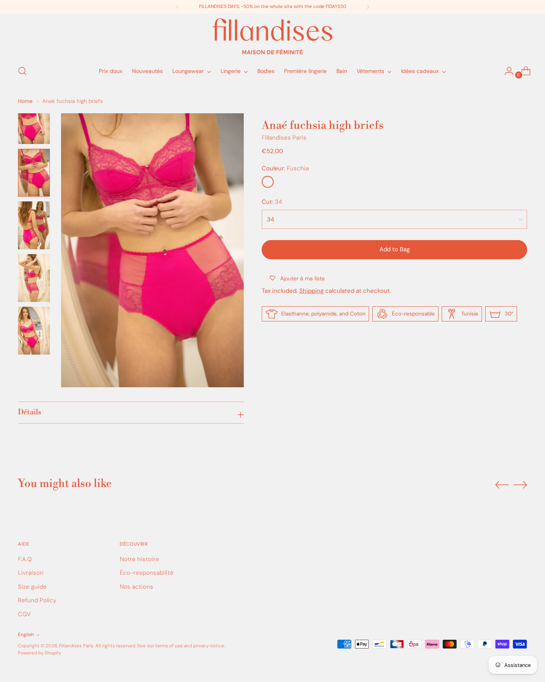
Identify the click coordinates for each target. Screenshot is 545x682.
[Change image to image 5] (34, 331)
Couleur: (285, 168)
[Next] (368, 7)
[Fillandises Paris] (272, 36)
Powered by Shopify (39, 653)
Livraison (30, 573)
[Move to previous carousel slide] (502, 485)
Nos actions (136, 587)
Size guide (32, 587)
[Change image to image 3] (34, 225)
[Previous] (177, 7)
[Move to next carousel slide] (520, 484)
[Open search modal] (22, 71)
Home (25, 101)
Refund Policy (37, 600)
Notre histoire (139, 559)
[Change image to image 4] (34, 278)
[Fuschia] (268, 182)
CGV (24, 614)
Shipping (311, 291)
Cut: (272, 202)
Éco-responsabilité (147, 573)
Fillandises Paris (284, 138)
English (26, 634)
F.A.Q (25, 559)
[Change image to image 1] (34, 128)
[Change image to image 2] (34, 173)
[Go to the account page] (506, 71)
